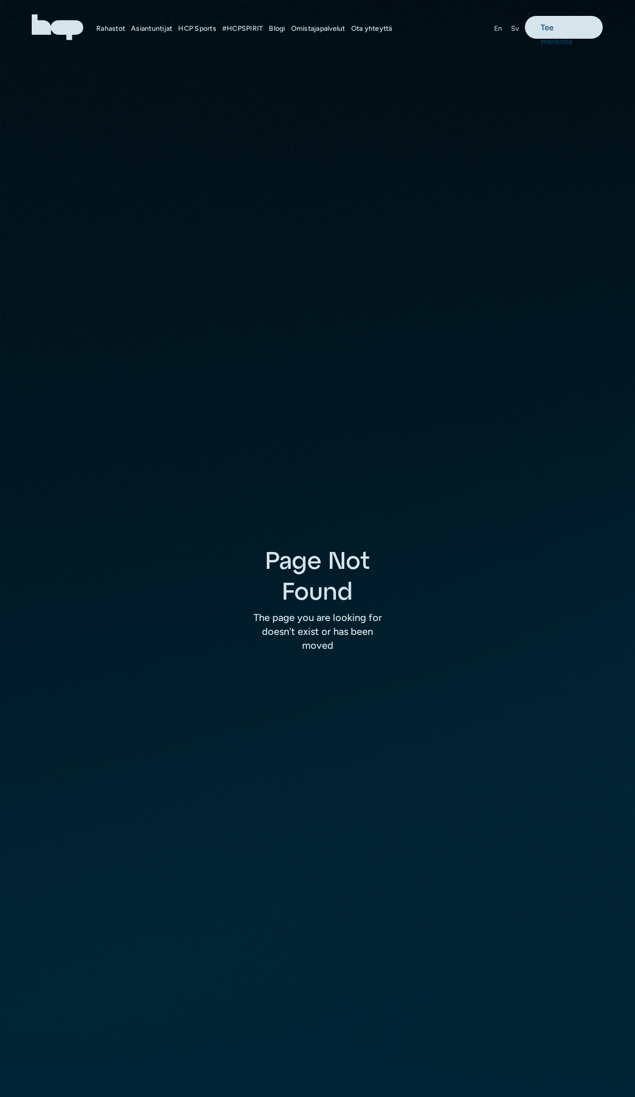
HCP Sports (197, 28)
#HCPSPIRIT (242, 28)
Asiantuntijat (151, 28)
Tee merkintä (556, 31)
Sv (515, 28)
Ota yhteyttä (371, 28)
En (498, 28)
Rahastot (110, 28)
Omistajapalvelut (318, 28)
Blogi (277, 28)
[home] (57, 27)
